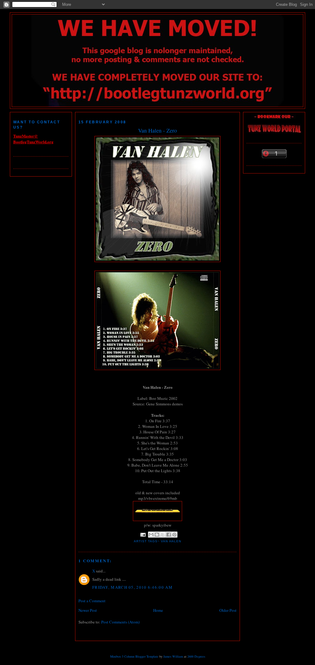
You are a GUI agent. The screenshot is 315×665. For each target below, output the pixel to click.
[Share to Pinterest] (174, 535)
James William (173, 656)
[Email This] (151, 535)
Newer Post (87, 610)
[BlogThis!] (157, 535)
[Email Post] (143, 534)
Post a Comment (92, 600)
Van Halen (171, 541)
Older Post (228, 610)
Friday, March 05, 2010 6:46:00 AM (132, 587)
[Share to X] (163, 535)
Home (158, 610)
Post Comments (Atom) (120, 622)
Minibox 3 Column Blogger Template (134, 656)
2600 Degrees (196, 656)
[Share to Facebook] (168, 535)
